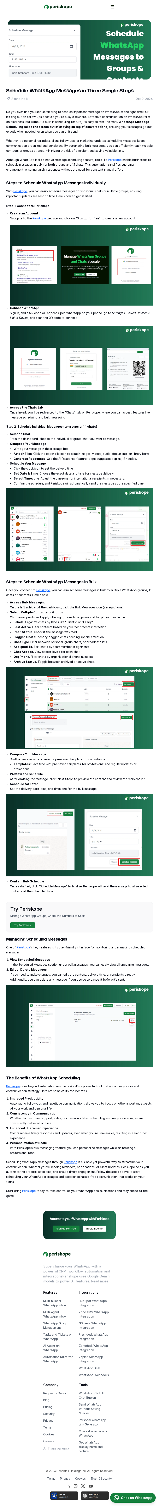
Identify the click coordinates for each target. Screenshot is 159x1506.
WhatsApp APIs (89, 1368)
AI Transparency (56, 1448)
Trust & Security (101, 1478)
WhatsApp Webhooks (94, 1375)
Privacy (48, 1420)
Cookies (48, 1434)
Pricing (48, 1407)
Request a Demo (54, 1393)
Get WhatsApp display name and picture (91, 1447)
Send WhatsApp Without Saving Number (90, 1409)
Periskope (115, 159)
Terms (47, 1427)
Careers (48, 1441)
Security (49, 1413)
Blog (46, 1400)
